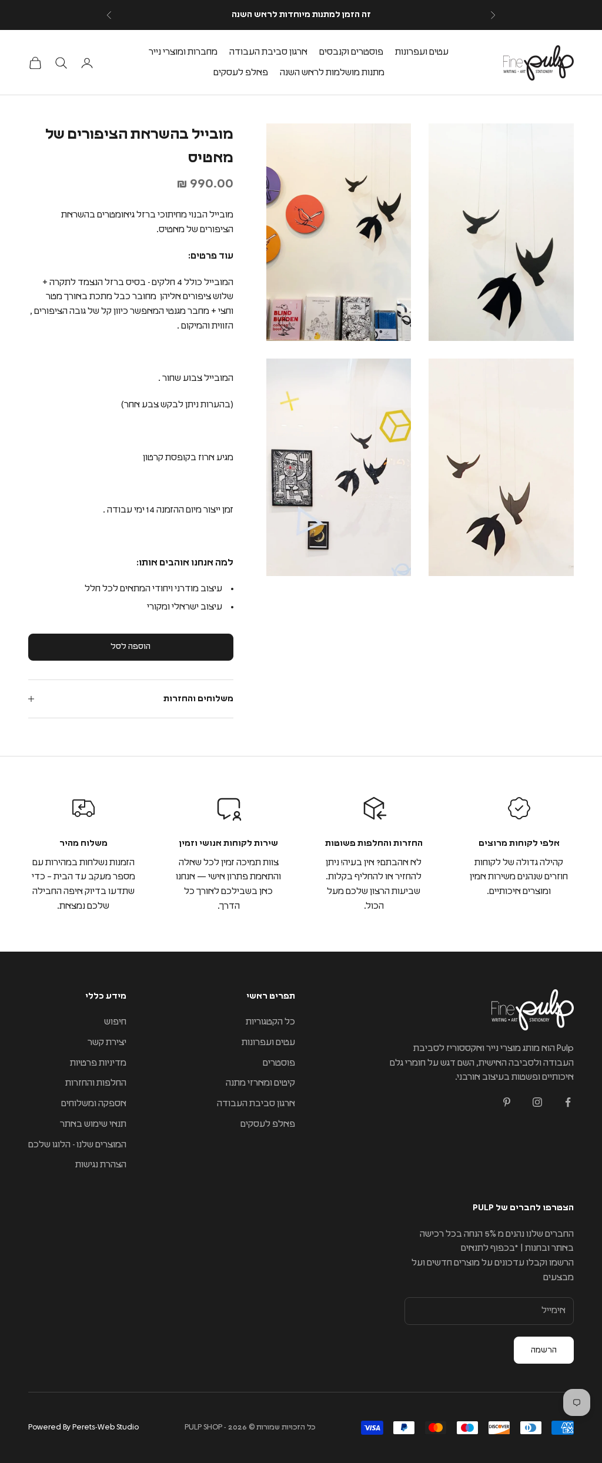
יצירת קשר (107, 1042)
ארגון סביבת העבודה (268, 52)
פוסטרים (279, 1063)
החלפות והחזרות (95, 1083)
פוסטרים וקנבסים (351, 52)
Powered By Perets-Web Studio (83, 1427)
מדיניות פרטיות (98, 1063)
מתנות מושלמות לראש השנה (332, 72)
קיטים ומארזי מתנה (260, 1083)
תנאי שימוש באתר (93, 1124)
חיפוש (115, 1021)
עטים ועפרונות (422, 52)
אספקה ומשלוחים (93, 1103)
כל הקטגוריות (270, 1021)
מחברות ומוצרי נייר (183, 52)
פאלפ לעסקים (240, 72)
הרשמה (544, 1350)
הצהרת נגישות (100, 1164)
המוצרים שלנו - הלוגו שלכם (77, 1144)
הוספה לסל (130, 646)
